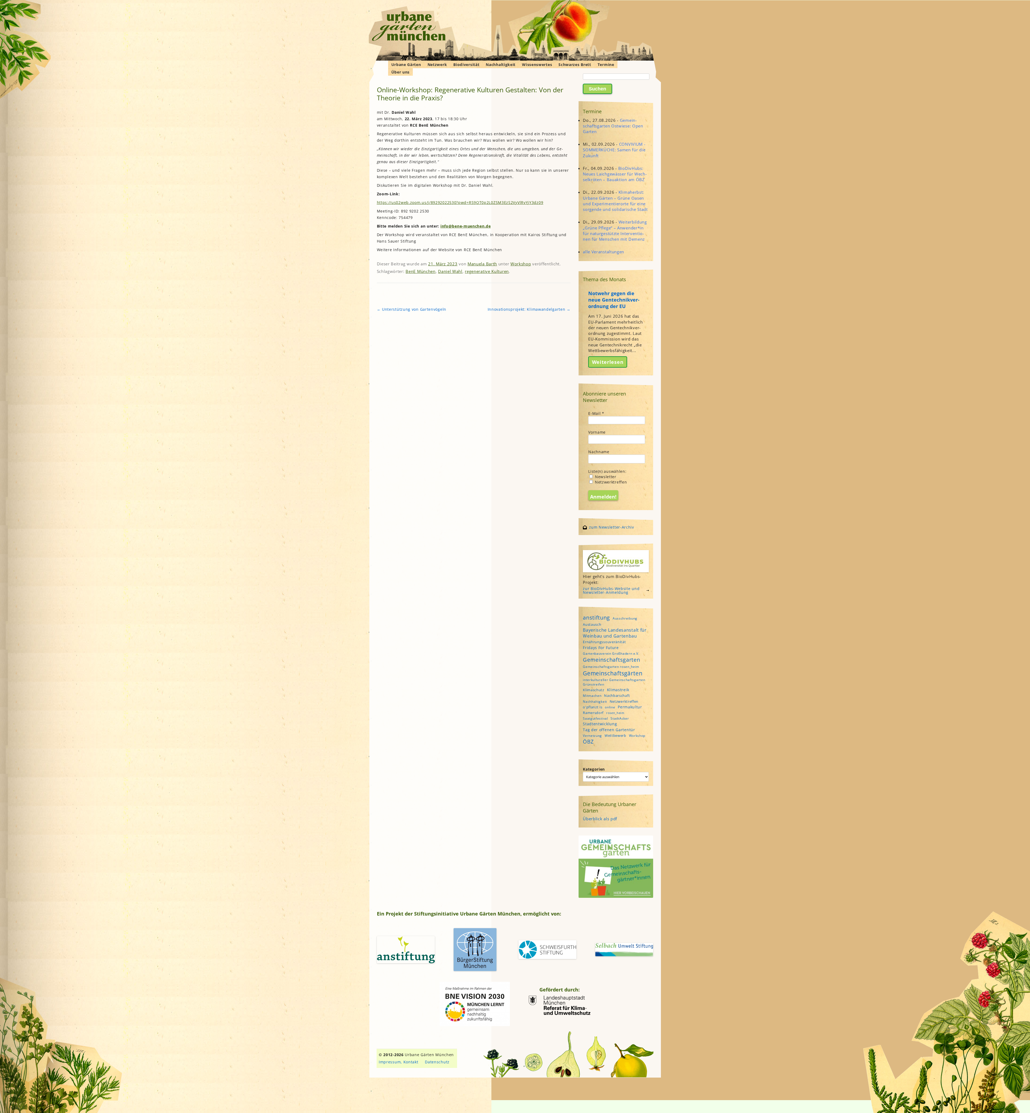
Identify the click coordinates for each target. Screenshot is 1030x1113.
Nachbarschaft (617, 695)
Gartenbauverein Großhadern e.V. (611, 653)
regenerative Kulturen (487, 271)
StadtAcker (619, 718)
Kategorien (594, 769)
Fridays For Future (601, 647)
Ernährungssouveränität (604, 641)
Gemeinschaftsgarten (611, 659)
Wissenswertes (537, 64)
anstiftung (596, 617)
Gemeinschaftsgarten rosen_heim (611, 666)
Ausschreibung (625, 618)
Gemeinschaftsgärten (612, 673)
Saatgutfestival (595, 718)
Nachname (598, 451)
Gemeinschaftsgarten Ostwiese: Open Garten (613, 126)
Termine (606, 64)
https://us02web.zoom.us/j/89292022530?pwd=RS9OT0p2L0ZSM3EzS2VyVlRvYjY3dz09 (460, 202)
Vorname (597, 432)
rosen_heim (615, 713)
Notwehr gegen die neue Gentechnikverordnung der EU (613, 299)
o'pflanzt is (592, 707)
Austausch (592, 624)
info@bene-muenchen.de (465, 226)
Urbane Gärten (406, 64)
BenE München (420, 271)
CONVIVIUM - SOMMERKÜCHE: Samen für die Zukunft (614, 149)
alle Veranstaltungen (603, 251)
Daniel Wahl (450, 271)
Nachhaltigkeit (501, 64)
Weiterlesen (608, 362)
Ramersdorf (593, 712)
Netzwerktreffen (610, 482)
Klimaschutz (593, 689)
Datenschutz (437, 1061)
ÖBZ (588, 741)
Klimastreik (618, 689)
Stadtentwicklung (600, 723)
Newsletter (605, 476)
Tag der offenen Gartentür (609, 729)
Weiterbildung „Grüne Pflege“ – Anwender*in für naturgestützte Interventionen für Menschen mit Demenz (615, 230)
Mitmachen (592, 695)
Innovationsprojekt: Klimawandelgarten (529, 309)
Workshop (520, 263)
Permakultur (630, 706)
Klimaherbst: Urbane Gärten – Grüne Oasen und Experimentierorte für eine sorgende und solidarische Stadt (615, 200)
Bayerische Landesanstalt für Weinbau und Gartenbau (615, 633)
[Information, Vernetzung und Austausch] (408, 26)
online (610, 707)
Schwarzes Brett (574, 64)
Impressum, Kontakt (398, 1061)
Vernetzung (592, 735)
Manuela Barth (482, 263)
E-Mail (596, 413)
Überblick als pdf (600, 818)
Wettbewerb (615, 735)
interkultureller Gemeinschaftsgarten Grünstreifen (614, 682)
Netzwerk (437, 64)
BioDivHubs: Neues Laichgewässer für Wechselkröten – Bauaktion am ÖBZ (615, 174)
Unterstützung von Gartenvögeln (411, 309)
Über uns (400, 72)
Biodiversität (466, 64)
